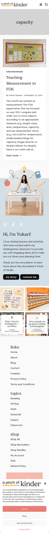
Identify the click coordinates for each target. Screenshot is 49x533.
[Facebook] (13, 225)
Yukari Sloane (15, 95)
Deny (24, 516)
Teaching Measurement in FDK (21, 83)
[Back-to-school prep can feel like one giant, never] (12, 324)
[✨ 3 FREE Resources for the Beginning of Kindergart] (12, 299)
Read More (13, 155)
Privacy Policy (24, 529)
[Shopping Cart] (46, 4)
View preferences (24, 523)
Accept (24, 509)
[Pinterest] (21, 225)
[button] (45, 483)
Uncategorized (14, 72)
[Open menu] (40, 4)
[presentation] (24, 53)
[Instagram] (5, 225)
